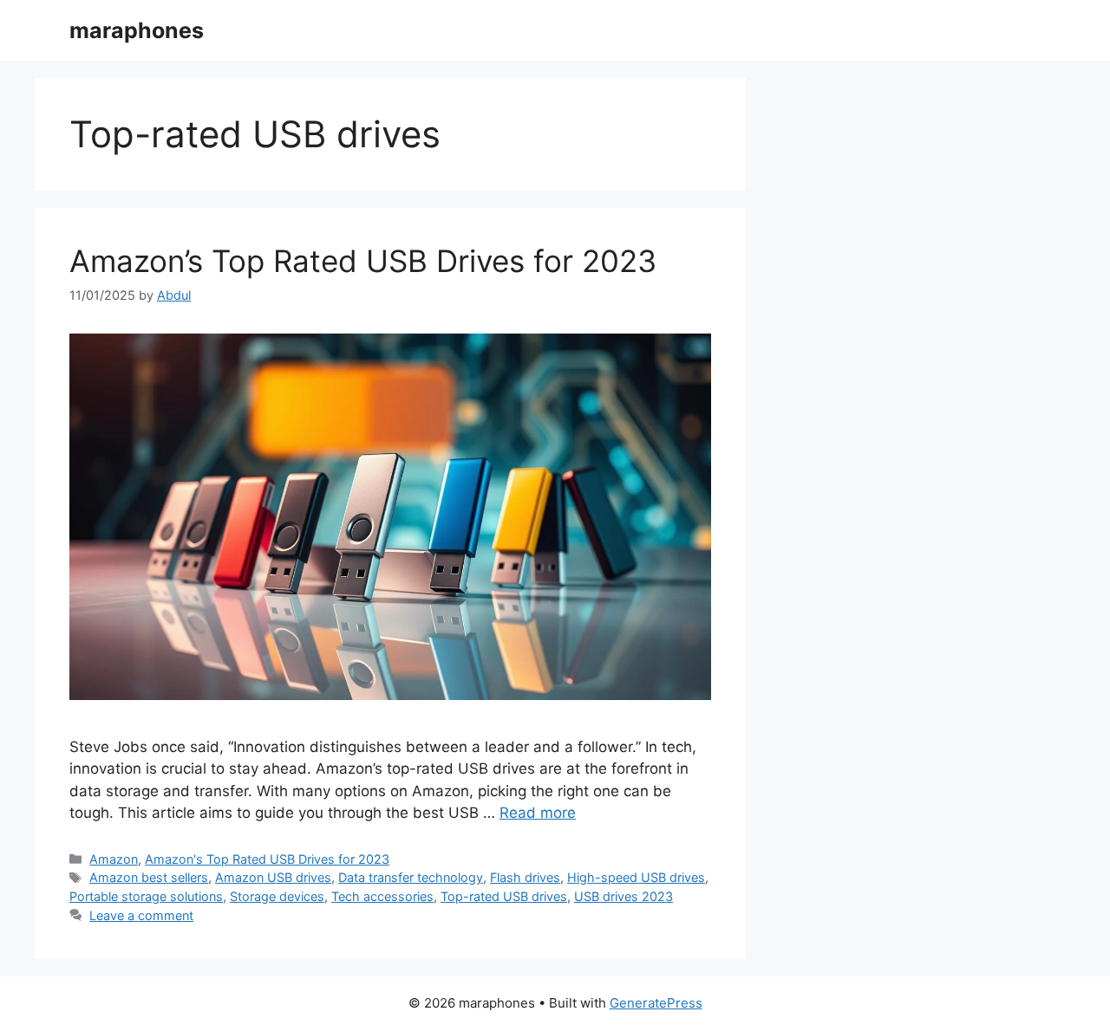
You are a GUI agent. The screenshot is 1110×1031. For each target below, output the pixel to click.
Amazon (113, 859)
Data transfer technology (410, 877)
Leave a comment (141, 915)
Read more (538, 812)
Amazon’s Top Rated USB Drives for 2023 (362, 261)
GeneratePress (656, 1003)
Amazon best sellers (148, 877)
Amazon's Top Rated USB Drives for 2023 (267, 859)
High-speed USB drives (636, 877)
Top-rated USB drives (504, 896)
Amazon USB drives (273, 877)
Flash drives (525, 877)
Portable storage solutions (146, 896)
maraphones (136, 30)
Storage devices (277, 896)
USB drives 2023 (623, 896)
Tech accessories (382, 896)
